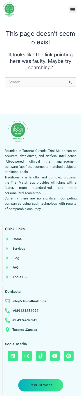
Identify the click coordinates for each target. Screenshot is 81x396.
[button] (72, 9)
